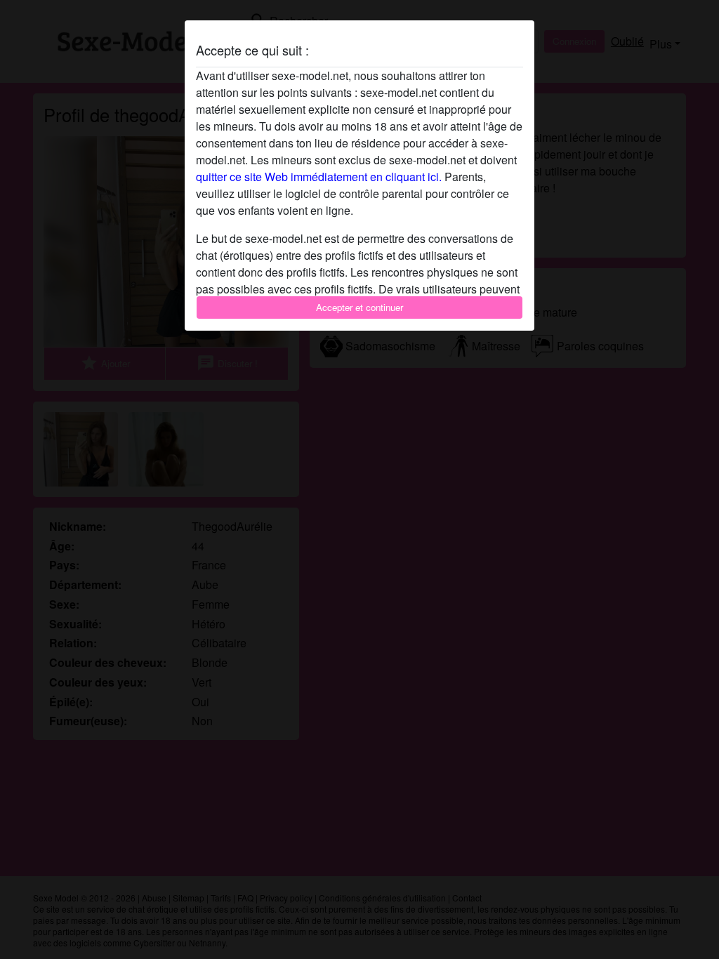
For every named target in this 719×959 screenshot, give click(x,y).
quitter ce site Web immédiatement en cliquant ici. (319, 176)
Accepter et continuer (359, 307)
